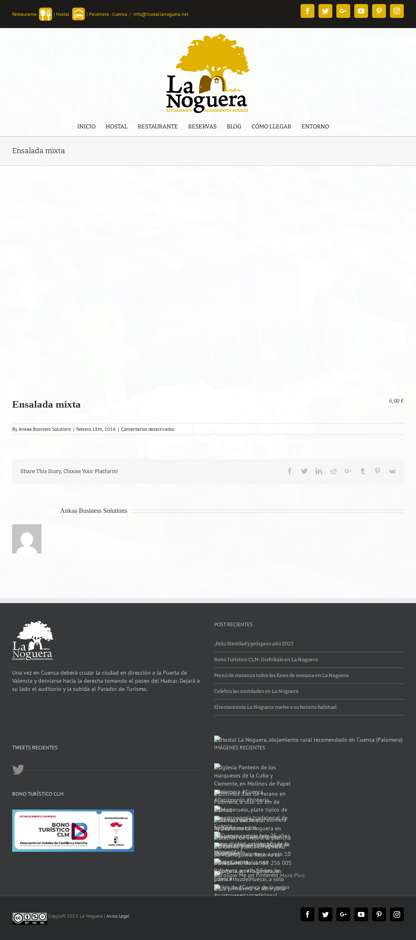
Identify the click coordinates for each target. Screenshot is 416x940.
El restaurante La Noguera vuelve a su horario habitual (275, 707)
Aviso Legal (118, 916)
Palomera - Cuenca (108, 14)
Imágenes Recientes (239, 747)
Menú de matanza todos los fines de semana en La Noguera (281, 675)
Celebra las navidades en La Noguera (256, 691)
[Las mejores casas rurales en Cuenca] (308, 739)
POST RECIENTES (233, 624)
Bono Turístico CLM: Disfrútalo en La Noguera (266, 659)
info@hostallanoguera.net (160, 14)
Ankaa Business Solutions (45, 429)
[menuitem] (86, 127)
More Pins (292, 875)
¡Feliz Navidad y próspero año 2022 (254, 644)
